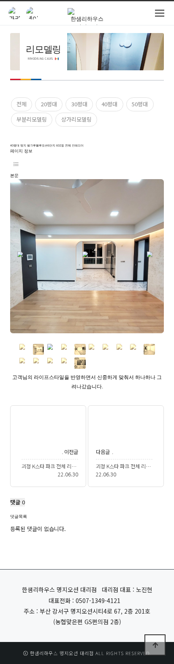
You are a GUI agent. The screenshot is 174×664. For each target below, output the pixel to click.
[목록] (16, 164)
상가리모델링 (76, 119)
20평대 (49, 104)
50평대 (140, 104)
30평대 (79, 104)
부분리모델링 (31, 119)
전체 (21, 104)
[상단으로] (155, 645)
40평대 (109, 104)
